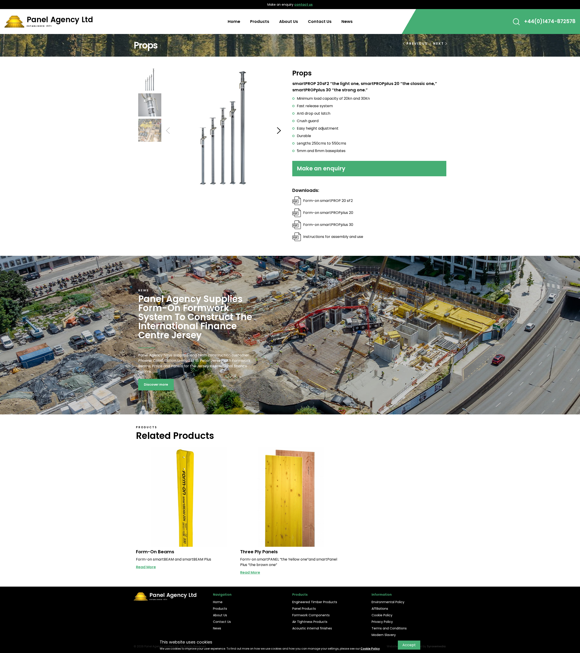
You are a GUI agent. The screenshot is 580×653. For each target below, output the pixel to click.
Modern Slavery (384, 635)
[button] (516, 21)
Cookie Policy (382, 615)
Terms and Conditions (389, 628)
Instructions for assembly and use (333, 236)
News (347, 21)
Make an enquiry (321, 168)
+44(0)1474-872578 (549, 21)
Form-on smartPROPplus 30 (328, 224)
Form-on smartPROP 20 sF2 (328, 200)
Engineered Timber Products (314, 602)
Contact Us (319, 21)
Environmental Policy (388, 602)
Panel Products (304, 608)
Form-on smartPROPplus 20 (328, 212)
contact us (303, 4)
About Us (288, 21)
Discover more (156, 384)
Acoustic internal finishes (312, 628)
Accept (409, 645)
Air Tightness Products (309, 621)
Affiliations (380, 608)
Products (259, 21)
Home (234, 21)
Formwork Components (311, 615)
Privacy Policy (382, 621)
